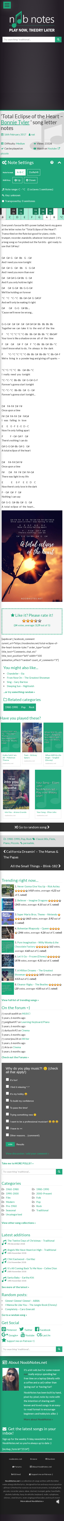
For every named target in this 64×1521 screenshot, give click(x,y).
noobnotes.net (15, 1459)
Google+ (13, 1335)
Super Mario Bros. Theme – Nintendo (37, 914)
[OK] (32, 621)
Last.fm (46, 1335)
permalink (28, 843)
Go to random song (32, 827)
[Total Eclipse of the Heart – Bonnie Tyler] (32, 556)
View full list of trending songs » (20, 1000)
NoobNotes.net (12, 1481)
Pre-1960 (11, 1206)
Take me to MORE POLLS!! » (17, 1163)
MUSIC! (26, 1013)
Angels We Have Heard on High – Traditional (31, 1249)
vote (10, 1144)
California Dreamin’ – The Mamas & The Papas (30, 854)
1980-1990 (11, 707)
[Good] (36, 621)
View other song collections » (19, 1222)
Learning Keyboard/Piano (35, 1021)
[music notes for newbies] (32, 24)
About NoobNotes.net (42, 1466)
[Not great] (24, 621)
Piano (6, 843)
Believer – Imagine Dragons (32, 900)
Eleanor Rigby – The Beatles (32, 984)
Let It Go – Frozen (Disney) (32, 956)
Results (20, 1144)
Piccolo (15, 843)
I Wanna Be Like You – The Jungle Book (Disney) (31, 1304)
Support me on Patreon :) (42, 1474)
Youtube (52, 148)
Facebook (44, 1329)
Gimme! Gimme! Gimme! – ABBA (22, 1300)
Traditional (42, 1210)
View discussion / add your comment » (27, 1153)
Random (51, 1459)
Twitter (28, 1329)
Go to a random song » (14, 1314)
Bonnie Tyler (15, 122)
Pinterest (11, 1329)
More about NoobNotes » (38, 1419)
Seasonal (11, 1210)
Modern (10, 1201)
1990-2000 (12, 1193)
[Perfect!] (40, 621)
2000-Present (44, 1193)
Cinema (25, 1030)
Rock (31, 707)
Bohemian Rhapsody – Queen (33, 928)
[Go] (58, 39)
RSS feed (17, 1474)
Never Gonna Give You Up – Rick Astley (38, 886)
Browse (33, 1459)
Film (8, 1197)
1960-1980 (12, 1189)
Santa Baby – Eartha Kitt (20, 1277)
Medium (20, 143)
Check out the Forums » (15, 1057)
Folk (38, 1197)
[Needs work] (28, 621)
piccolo (5, 153)
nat (33, 134)
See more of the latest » (15, 1287)
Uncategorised (14, 1214)
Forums (18, 1466)
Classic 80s (42, 838)
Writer (25, 1038)
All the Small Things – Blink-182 (34, 866)
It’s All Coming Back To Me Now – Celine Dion (32, 1268)
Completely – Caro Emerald (20, 1309)
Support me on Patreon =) (20, 1340)
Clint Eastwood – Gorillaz (21, 1259)
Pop (23, 707)
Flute (52, 838)
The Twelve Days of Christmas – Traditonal (30, 1240)
